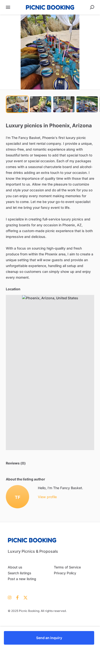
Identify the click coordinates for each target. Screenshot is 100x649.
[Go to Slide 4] (87, 104)
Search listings (19, 573)
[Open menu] (8, 7)
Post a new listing (22, 579)
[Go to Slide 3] (63, 104)
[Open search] (92, 7)
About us (15, 567)
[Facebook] (17, 597)
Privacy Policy (65, 573)
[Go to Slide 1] (17, 104)
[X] (24, 597)
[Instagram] (11, 597)
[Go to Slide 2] (40, 104)
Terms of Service (67, 567)
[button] (50, 52)
